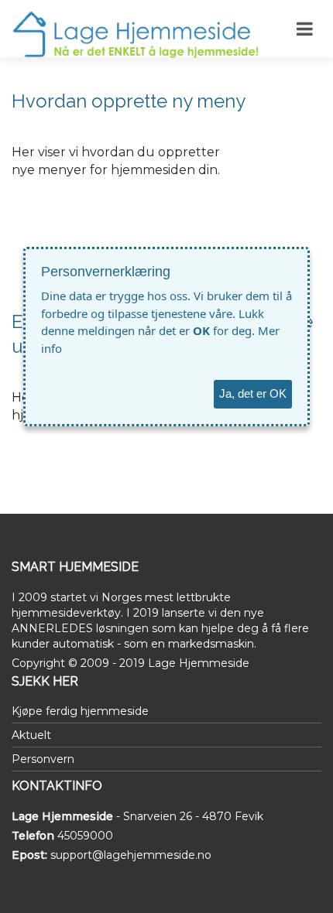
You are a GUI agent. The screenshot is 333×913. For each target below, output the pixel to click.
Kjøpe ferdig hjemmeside (80, 711)
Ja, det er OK (253, 393)
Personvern (43, 759)
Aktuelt (31, 735)
